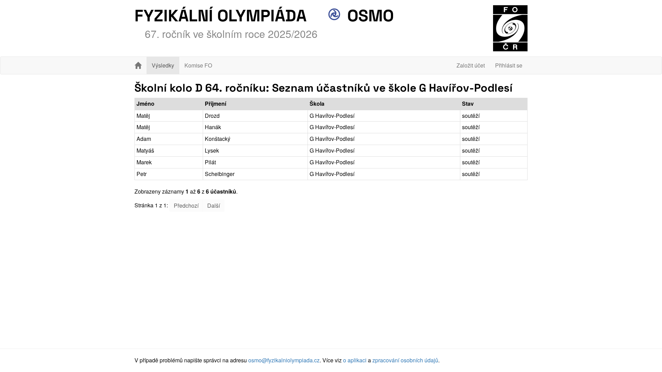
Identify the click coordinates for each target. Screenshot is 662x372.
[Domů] (138, 65)
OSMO (368, 15)
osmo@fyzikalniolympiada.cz (284, 360)
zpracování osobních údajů (405, 360)
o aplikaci (355, 360)
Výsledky (163, 65)
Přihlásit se (508, 65)
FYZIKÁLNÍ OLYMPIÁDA (220, 15)
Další (213, 205)
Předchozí (186, 205)
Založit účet (471, 65)
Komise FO (198, 65)
